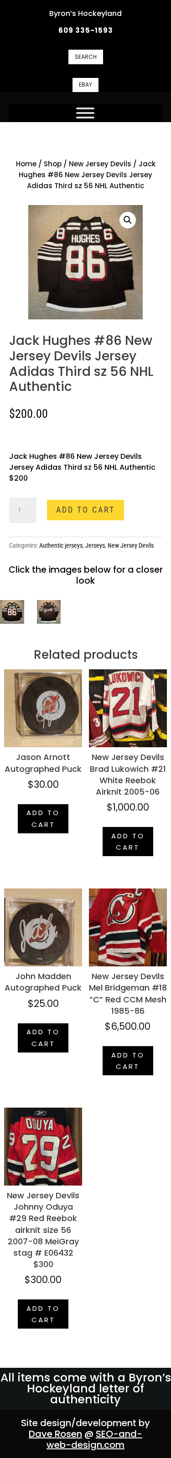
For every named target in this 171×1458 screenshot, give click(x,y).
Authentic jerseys (61, 545)
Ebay (85, 84)
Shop (53, 164)
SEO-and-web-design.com (94, 1439)
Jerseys (95, 545)
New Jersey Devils (100, 164)
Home (26, 164)
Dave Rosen (55, 1433)
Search (86, 57)
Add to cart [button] (43, 818)
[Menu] (85, 113)
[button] (127, 220)
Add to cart (85, 509)
